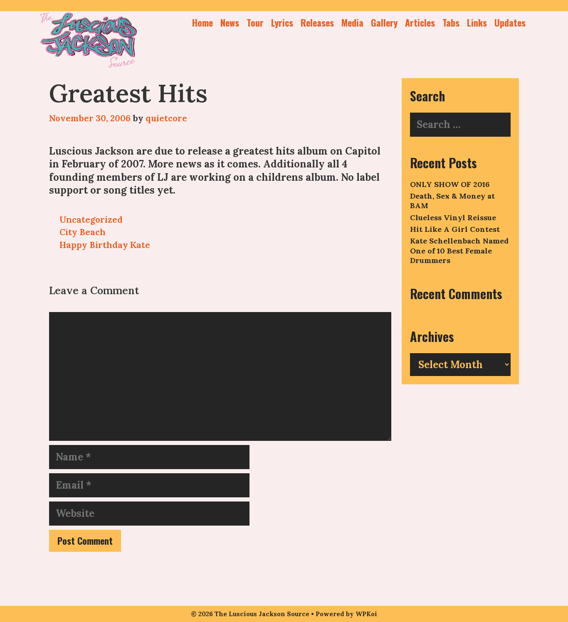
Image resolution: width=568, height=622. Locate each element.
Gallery (384, 22)
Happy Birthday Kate (104, 245)
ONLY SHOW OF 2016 (449, 184)
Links (477, 22)
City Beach (82, 232)
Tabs (450, 22)
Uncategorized (91, 219)
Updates (510, 22)
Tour (255, 22)
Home (202, 22)
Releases (317, 22)
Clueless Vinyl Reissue (453, 217)
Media (352, 22)
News (229, 22)
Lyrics (282, 22)
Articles (420, 22)
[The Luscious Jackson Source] (88, 38)
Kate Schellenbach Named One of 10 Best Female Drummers (459, 250)
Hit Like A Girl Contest (455, 229)
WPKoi (366, 614)
